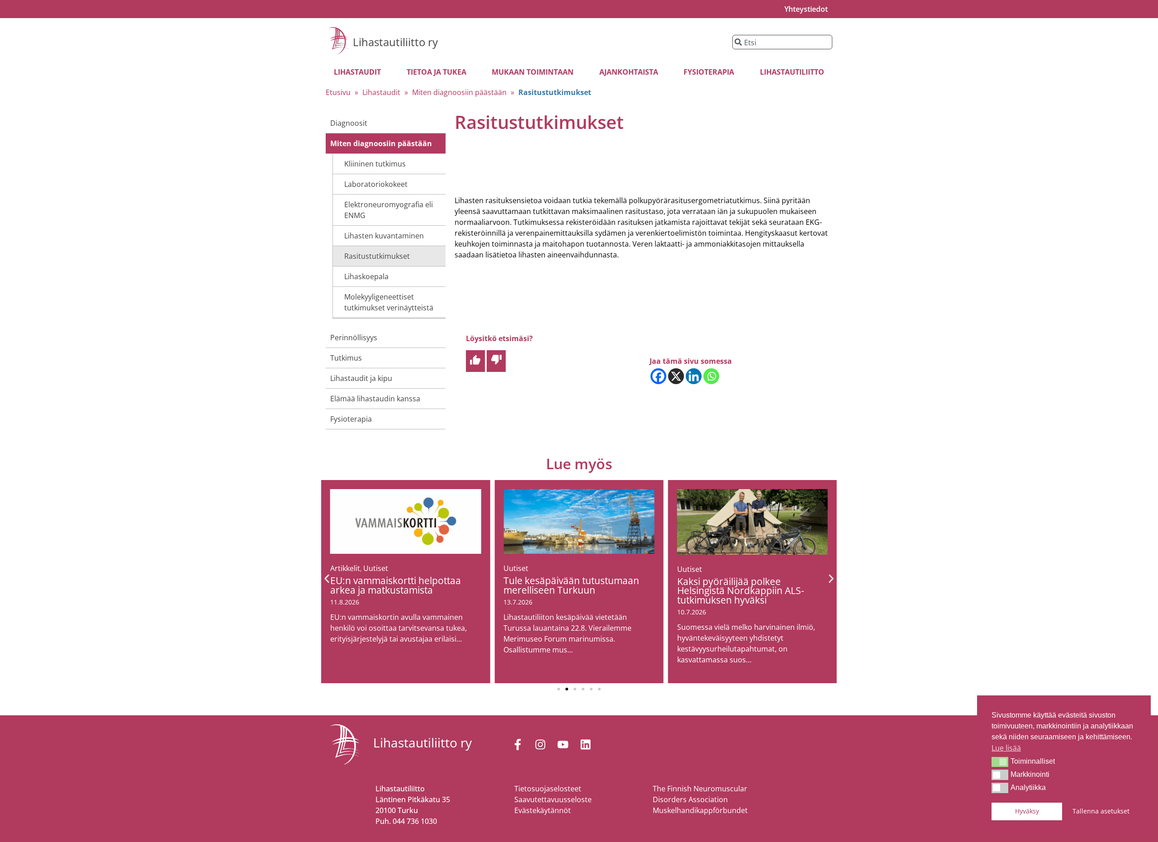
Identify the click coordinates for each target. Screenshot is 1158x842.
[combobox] (782, 42)
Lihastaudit (357, 72)
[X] (676, 376)
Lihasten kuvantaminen (384, 236)
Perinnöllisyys (353, 338)
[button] (1000, 762)
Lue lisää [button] (1006, 748)
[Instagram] (540, 744)
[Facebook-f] (517, 744)
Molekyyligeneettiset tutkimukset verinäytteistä (388, 302)
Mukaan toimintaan (533, 72)
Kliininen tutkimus (375, 164)
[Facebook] (658, 376)
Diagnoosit (348, 123)
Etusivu (338, 92)
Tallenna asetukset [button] (1101, 811)
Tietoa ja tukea (436, 72)
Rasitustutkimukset (377, 256)
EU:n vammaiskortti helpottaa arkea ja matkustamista (395, 585)
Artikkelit (345, 568)
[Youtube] (562, 744)
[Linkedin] (694, 376)
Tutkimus (346, 358)
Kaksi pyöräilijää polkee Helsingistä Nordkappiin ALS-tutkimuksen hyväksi (740, 591)
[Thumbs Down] (496, 361)
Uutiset (375, 568)
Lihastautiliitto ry (395, 41)
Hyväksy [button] (1027, 811)
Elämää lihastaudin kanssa (375, 399)
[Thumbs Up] (475, 361)
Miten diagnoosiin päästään (459, 92)
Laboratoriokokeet (376, 184)
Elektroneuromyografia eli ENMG (388, 210)
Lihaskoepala (366, 276)
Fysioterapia (708, 72)
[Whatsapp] (711, 376)
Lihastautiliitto (792, 72)
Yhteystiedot (806, 9)
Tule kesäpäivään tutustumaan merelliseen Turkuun (571, 585)
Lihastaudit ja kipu (361, 378)
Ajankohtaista (628, 72)
